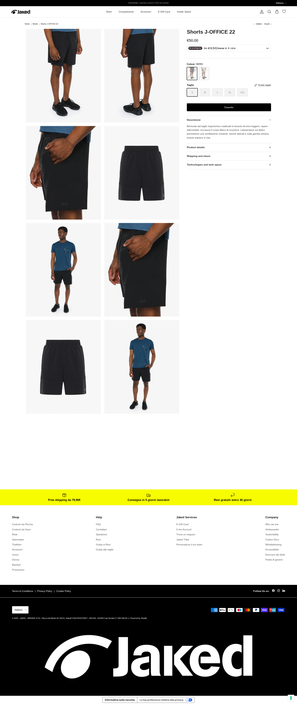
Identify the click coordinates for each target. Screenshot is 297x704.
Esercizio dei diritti (275, 554)
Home (27, 24)
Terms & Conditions (22, 591)
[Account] (261, 12)
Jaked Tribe (182, 539)
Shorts (35, 24)
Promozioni (18, 569)
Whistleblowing (273, 544)
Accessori (146, 11)
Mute (15, 534)
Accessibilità (272, 549)
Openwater (18, 539)
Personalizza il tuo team (189, 544)
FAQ (98, 524)
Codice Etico (272, 539)
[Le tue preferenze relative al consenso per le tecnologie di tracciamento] (291, 698)
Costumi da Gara (21, 529)
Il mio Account (183, 529)
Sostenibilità (271, 534)
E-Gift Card (164, 11)
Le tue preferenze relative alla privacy (161, 699)
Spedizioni (101, 534)
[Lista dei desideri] (284, 12)
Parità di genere (274, 559)
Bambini (16, 564)
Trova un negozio (185, 534)
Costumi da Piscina (22, 524)
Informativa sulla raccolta (120, 699)
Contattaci (101, 529)
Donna (15, 559)
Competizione (126, 11)
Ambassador (272, 529)
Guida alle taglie (104, 549)
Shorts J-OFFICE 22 (49, 24)
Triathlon (16, 544)
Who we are (271, 524)
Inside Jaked (184, 11)
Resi (98, 539)
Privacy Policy (44, 591)
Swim (109, 11)
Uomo (15, 554)
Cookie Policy (63, 591)
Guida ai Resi (103, 544)
